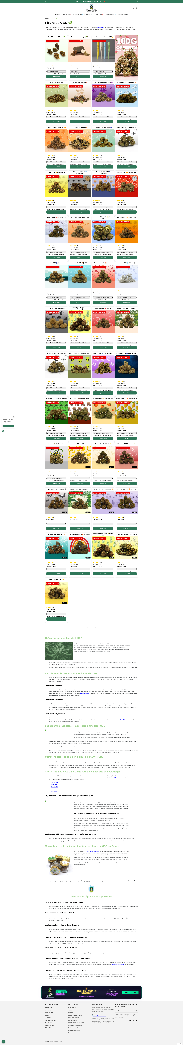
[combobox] (179, 1044)
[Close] (125, 503)
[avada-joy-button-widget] (3, 1041)
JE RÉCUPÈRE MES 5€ (73, 537)
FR (180, 1043)
